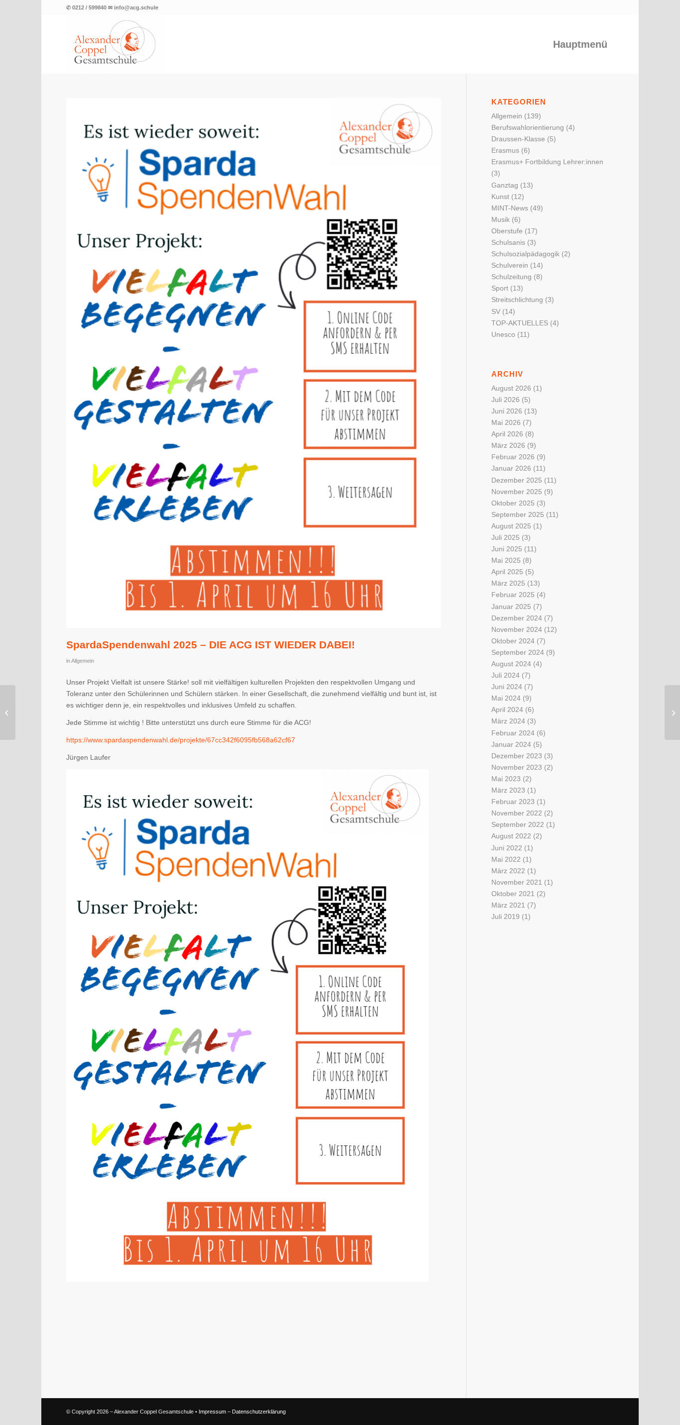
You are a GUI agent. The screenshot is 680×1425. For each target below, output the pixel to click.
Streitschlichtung (517, 300)
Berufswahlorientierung (527, 127)
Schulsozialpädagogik (525, 254)
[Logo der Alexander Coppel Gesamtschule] (116, 44)
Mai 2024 (506, 698)
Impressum (212, 1412)
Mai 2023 (506, 779)
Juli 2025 (505, 537)
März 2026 (508, 445)
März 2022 (508, 871)
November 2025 (516, 492)
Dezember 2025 (516, 480)
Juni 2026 (506, 411)
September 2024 (517, 652)
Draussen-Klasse (518, 139)
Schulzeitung (511, 277)
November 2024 (516, 629)
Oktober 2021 (513, 894)
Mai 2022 (506, 859)
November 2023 (516, 767)
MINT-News (509, 208)
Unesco (503, 334)
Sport (499, 288)
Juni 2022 (506, 848)
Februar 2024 (513, 733)
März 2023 (508, 790)
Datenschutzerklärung (259, 1412)
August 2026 (511, 388)
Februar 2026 (513, 457)
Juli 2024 (505, 675)
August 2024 (511, 664)
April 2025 (507, 572)
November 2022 (516, 813)
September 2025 (517, 514)
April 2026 (507, 434)
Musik (500, 219)
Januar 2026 (511, 468)
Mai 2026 (506, 422)
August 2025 (511, 526)
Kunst (500, 197)
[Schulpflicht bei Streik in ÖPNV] (7, 712)
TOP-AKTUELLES (519, 323)
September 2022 (517, 824)
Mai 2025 (506, 560)
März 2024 (508, 721)
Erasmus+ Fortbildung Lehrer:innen (547, 162)
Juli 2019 (505, 916)
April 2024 (507, 709)
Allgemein (82, 661)
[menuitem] (580, 44)
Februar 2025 (513, 595)
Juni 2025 (506, 549)
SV (495, 311)
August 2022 (511, 836)
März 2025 (508, 583)
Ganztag (504, 185)
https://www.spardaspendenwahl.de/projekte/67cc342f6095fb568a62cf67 (180, 740)
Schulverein (509, 265)
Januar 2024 (511, 744)
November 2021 (516, 882)
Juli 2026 (505, 400)
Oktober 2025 (513, 503)
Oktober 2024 (513, 641)
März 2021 (508, 905)
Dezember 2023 (516, 756)
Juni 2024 (506, 687)
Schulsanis (508, 242)
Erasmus (505, 150)
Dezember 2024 (516, 618)
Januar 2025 (511, 607)
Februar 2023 (513, 802)
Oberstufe (507, 231)
